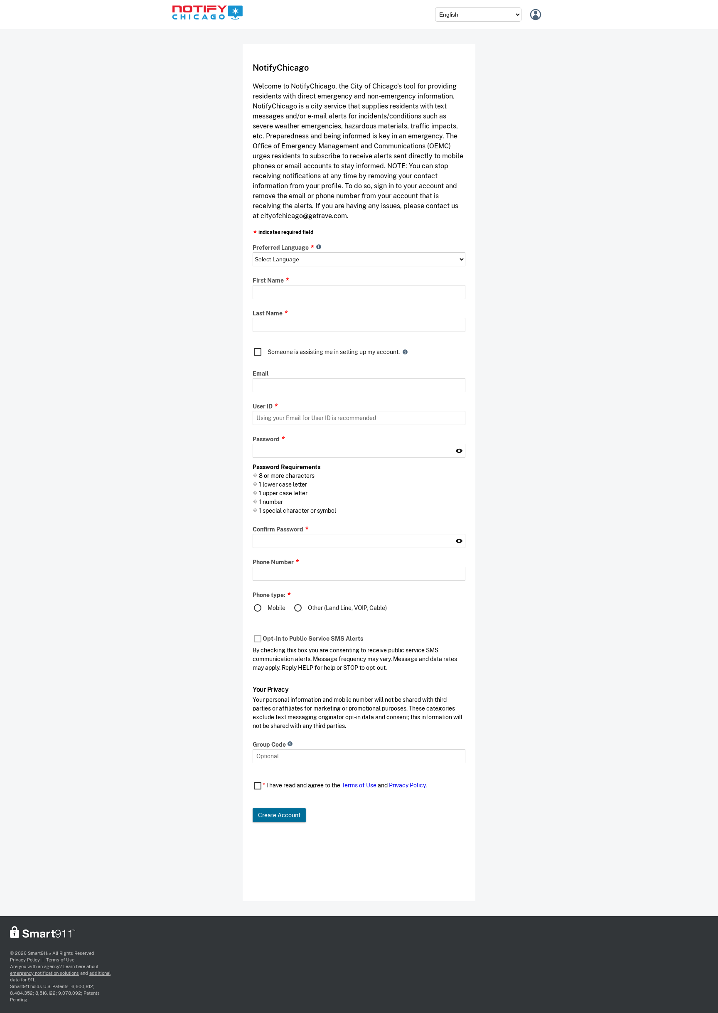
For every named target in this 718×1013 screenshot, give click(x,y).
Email (261, 373)
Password (267, 439)
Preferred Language (281, 247)
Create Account (279, 815)
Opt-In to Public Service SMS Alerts (313, 638)
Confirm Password (279, 529)
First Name (269, 280)
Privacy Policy (407, 785)
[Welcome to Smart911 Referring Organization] (207, 21)
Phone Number (274, 562)
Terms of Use (359, 785)
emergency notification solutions (44, 973)
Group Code (270, 744)
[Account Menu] (536, 14)
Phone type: (270, 595)
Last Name (268, 313)
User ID (263, 406)
